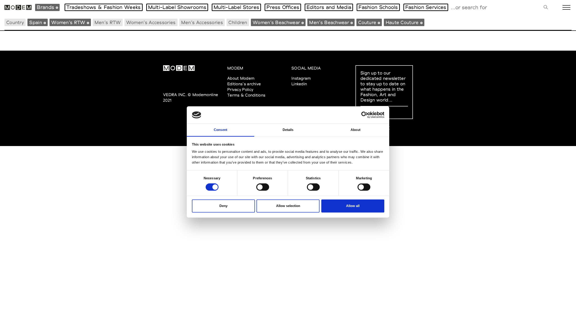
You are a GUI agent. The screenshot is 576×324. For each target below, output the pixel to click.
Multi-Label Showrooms (177, 7)
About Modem (240, 78)
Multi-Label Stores (236, 7)
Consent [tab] (220, 130)
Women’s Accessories (151, 22)
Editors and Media (328, 7)
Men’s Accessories (202, 22)
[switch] (262, 187)
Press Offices (282, 7)
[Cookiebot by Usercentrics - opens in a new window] (364, 115)
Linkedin (299, 83)
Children (237, 22)
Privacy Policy (240, 89)
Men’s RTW (107, 22)
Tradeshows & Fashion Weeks (103, 7)
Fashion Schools (378, 7)
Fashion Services (425, 7)
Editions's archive (244, 83)
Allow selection (288, 206)
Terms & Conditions (246, 95)
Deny (223, 206)
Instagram (301, 78)
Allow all (353, 206)
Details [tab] (288, 130)
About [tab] (355, 130)
